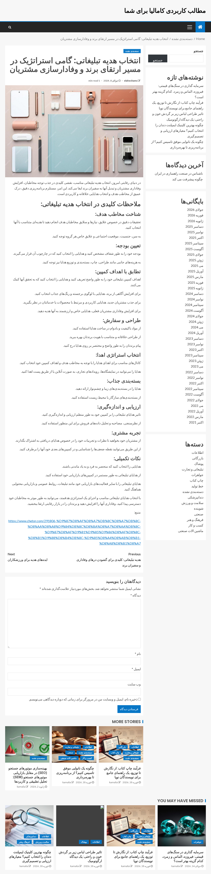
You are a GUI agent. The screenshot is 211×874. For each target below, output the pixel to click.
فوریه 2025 (195, 282)
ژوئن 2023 (196, 361)
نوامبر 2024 (195, 299)
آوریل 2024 (195, 333)
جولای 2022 (195, 400)
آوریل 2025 (195, 271)
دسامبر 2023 (194, 338)
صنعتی (70, 752)
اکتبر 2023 (196, 349)
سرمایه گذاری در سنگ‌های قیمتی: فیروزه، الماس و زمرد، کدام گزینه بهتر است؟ (177, 91)
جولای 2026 (195, 209)
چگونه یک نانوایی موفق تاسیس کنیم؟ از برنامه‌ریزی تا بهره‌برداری (75, 772)
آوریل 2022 (195, 411)
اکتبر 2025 (196, 237)
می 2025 (197, 265)
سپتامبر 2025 (194, 243)
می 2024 (197, 327)
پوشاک (198, 464)
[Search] (9, 27)
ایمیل (136, 669)
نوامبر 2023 (195, 344)
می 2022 (197, 405)
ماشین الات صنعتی (68, 758)
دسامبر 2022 (194, 372)
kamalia (113, 782)
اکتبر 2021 (196, 422)
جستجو (198, 51)
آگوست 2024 (194, 310)
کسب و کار (87, 758)
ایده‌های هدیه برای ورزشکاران (27, 556)
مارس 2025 (195, 277)
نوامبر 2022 (195, 377)
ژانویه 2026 (195, 221)
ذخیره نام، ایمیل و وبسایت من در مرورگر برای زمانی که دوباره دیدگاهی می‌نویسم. (83, 699)
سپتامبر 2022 (194, 389)
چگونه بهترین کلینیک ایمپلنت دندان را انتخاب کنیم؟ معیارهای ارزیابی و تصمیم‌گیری (179, 130)
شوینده (198, 508)
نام (138, 654)
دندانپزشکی (195, 497)
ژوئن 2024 (196, 321)
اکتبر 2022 (196, 383)
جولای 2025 (195, 254)
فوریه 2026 (195, 215)
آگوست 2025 (194, 249)
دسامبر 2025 (194, 226)
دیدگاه (135, 595)
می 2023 (197, 366)
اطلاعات (135, 747)
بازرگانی (122, 747)
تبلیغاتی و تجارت (132, 752)
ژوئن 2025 (196, 260)
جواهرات (197, 475)
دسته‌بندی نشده (131, 51)
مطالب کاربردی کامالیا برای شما (165, 10)
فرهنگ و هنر (195, 520)
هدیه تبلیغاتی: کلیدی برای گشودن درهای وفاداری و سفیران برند (108, 559)
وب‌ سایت (134, 684)
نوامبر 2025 (195, 232)
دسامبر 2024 (194, 293)
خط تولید (197, 486)
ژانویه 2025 (195, 288)
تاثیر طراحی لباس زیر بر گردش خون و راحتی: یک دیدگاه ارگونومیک (80, 856)
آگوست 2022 (194, 394)
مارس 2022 (195, 417)
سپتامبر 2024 (194, 305)
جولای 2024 (195, 316)
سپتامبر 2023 (194, 355)
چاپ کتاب (115, 752)
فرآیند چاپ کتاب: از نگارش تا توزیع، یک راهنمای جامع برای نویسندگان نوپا (122, 772)
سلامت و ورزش (192, 503)
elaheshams (130, 80)
